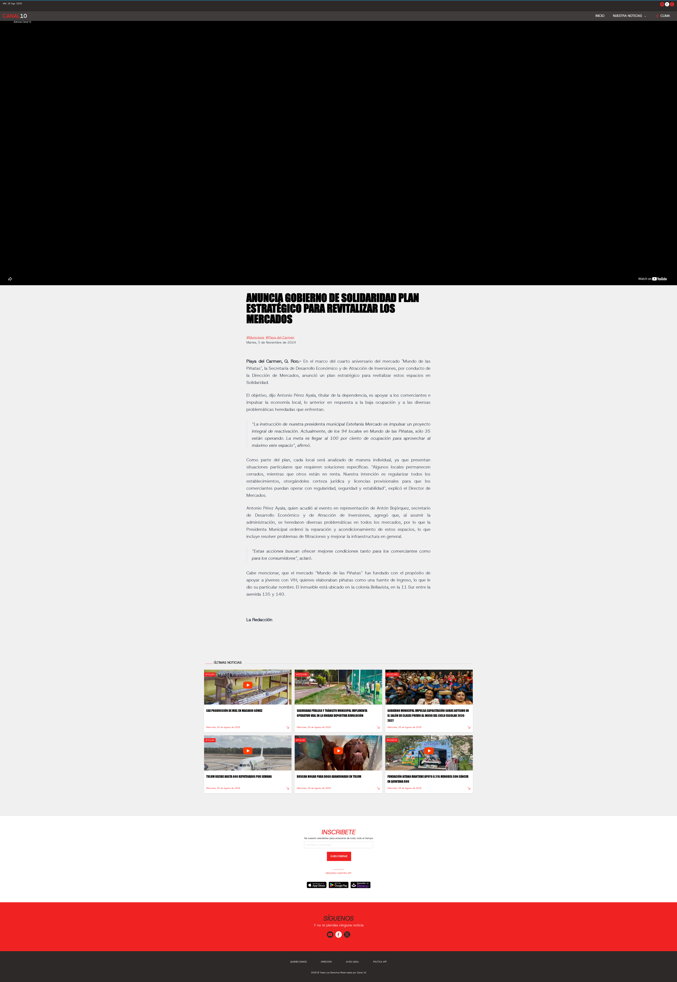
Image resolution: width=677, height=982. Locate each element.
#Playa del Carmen (280, 337)
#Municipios (255, 337)
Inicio (599, 16)
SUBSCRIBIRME (339, 856)
